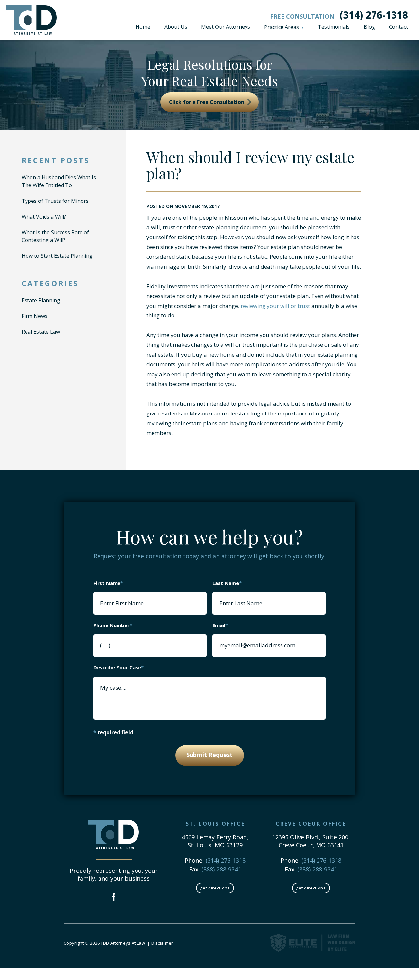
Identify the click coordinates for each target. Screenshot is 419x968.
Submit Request (209, 755)
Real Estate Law (41, 331)
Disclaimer (162, 943)
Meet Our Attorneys (225, 26)
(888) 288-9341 (221, 869)
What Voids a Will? (44, 216)
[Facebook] (114, 897)
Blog (369, 26)
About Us (175, 26)
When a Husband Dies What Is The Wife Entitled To (59, 181)
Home (143, 26)
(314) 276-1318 (374, 15)
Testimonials (334, 26)
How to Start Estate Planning (57, 255)
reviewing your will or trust (275, 305)
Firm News (34, 316)
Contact (398, 26)
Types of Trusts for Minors (55, 200)
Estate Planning (41, 300)
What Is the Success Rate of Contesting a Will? (55, 236)
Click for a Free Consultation (207, 102)
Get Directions (215, 888)
